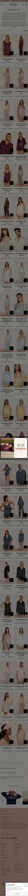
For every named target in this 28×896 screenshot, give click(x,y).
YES (20, 448)
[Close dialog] (26, 438)
